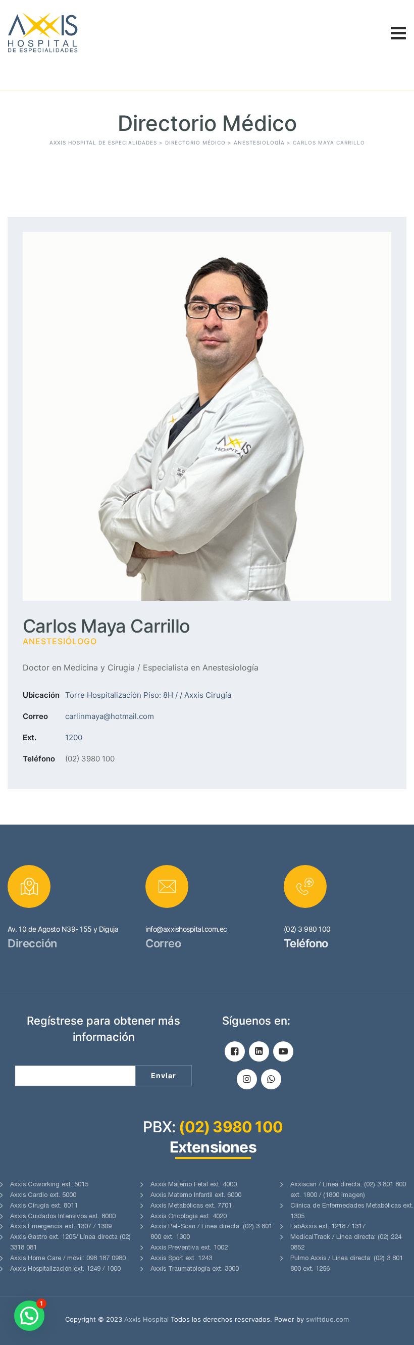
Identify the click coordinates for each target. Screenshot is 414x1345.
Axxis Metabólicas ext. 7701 (191, 1206)
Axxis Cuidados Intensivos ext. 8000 (63, 1217)
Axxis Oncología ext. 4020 (188, 1217)
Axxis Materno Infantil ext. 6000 (195, 1195)
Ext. (29, 737)
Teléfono (39, 758)
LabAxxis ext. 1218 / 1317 (328, 1227)
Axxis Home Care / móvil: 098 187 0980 (68, 1259)
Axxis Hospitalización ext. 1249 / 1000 (65, 1269)
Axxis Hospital (146, 1319)
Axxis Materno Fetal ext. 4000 (193, 1185)
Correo (35, 716)
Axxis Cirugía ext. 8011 (44, 1206)
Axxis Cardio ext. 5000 (43, 1195)
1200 (73, 737)
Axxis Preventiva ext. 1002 (189, 1248)
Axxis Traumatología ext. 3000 (194, 1269)
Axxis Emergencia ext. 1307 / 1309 (61, 1227)
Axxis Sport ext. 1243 (181, 1259)
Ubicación (41, 695)
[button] (29, 1316)
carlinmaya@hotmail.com (109, 716)
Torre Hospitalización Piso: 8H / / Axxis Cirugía (148, 695)
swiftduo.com (327, 1319)
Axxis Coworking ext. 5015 (49, 1185)
